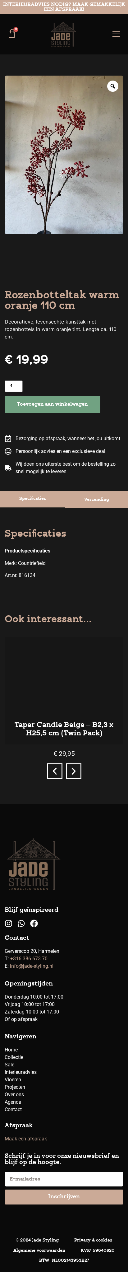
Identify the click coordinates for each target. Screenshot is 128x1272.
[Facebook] (34, 923)
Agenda (13, 1102)
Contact (13, 1109)
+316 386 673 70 (29, 959)
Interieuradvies (21, 1072)
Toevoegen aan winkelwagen (52, 404)
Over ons (14, 1094)
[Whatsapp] (21, 923)
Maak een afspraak (26, 1139)
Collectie (14, 1057)
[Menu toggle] (116, 34)
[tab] (32, 499)
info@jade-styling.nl (31, 966)
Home (11, 1050)
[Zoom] (112, 86)
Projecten (15, 1087)
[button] (54, 771)
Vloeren (13, 1080)
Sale (9, 1065)
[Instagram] (8, 923)
